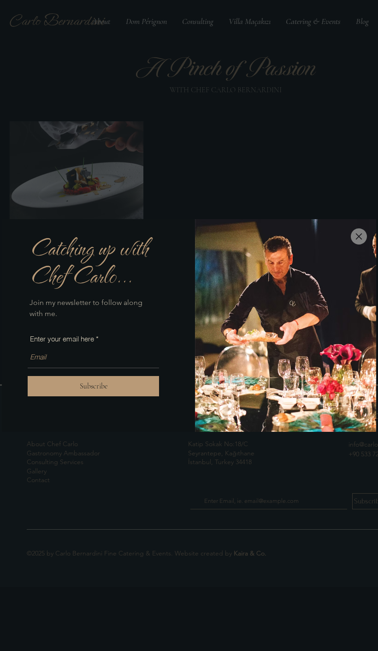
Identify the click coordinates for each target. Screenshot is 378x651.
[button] (359, 236)
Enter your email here (62, 338)
